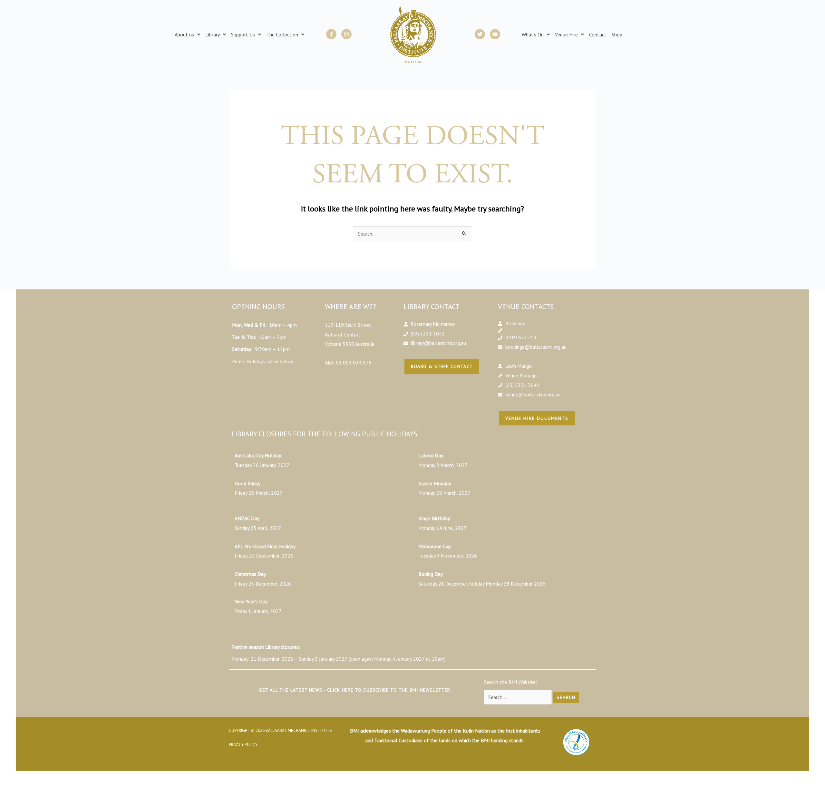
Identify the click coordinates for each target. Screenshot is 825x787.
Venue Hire (566, 34)
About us (184, 34)
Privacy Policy (243, 744)
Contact (598, 34)
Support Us (243, 34)
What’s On (533, 34)
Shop (617, 34)
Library (212, 34)
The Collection (282, 34)
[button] (187, 34)
